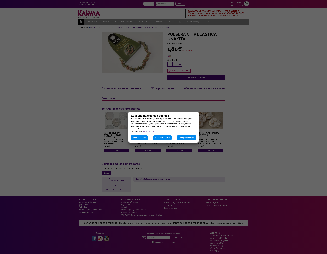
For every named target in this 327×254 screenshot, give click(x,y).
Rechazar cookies (162, 138)
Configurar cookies (186, 138)
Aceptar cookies (139, 138)
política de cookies (150, 131)
